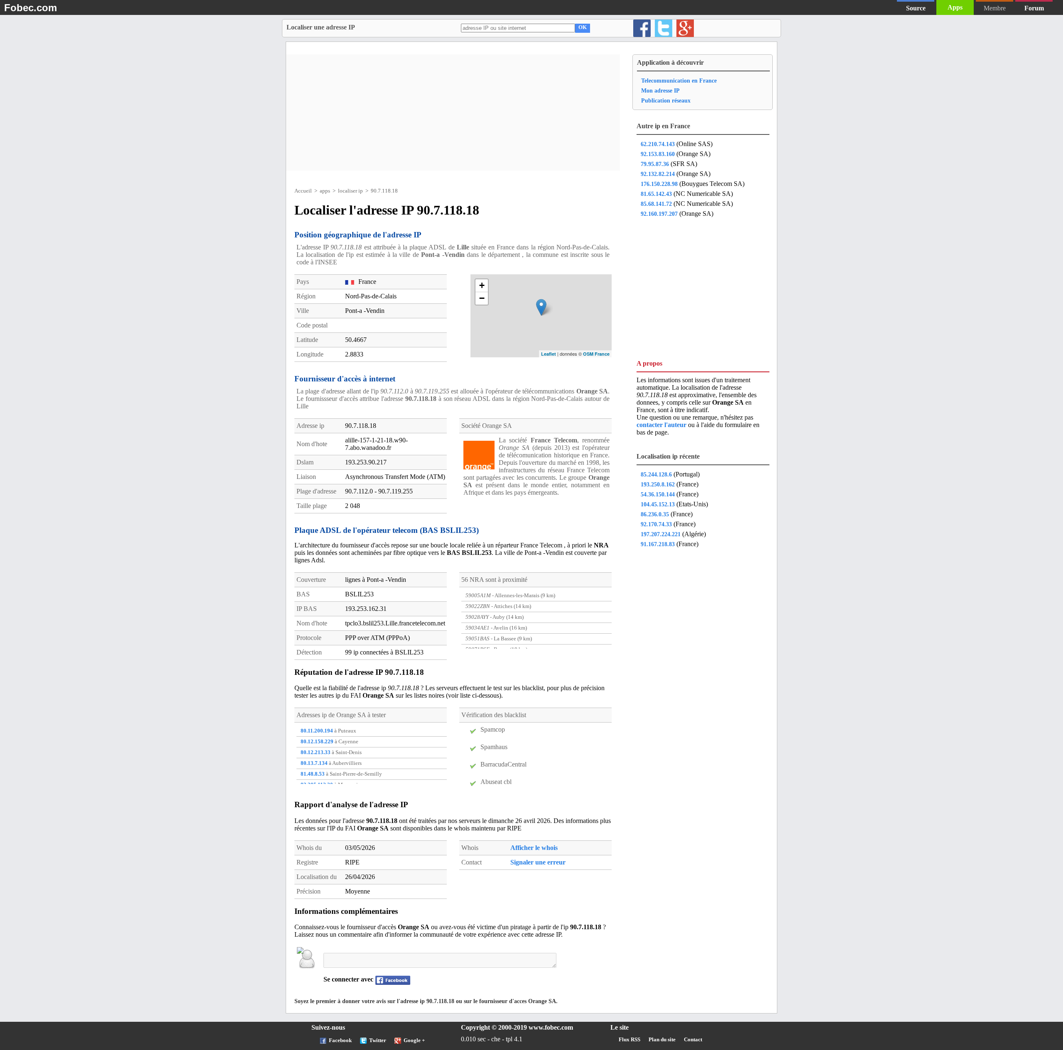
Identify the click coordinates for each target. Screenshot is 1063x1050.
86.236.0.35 (655, 514)
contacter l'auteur (662, 424)
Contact (693, 1040)
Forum (1034, 8)
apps (325, 191)
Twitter (377, 1040)
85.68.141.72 (656, 203)
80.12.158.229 (317, 742)
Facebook (340, 1040)
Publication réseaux (666, 100)
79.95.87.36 (655, 164)
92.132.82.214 (658, 174)
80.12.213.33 (316, 752)
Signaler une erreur (538, 862)
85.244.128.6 (656, 474)
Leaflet (548, 354)
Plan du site (662, 1040)
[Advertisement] (453, 112)
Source (916, 8)
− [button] (482, 298)
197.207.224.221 (661, 534)
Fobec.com (30, 7)
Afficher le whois (534, 847)
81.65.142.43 (656, 193)
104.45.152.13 (658, 504)
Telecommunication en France (679, 80)
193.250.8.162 (658, 484)
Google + (414, 1040)
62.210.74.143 (658, 144)
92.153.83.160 (658, 154)
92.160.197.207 (659, 213)
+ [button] (482, 285)
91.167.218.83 (658, 544)
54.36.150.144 (658, 494)
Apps (955, 7)
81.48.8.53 (313, 774)
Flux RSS (629, 1040)
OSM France (596, 354)
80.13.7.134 (314, 763)
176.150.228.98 (659, 184)
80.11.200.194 (317, 731)
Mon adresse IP (660, 90)
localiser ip (350, 191)
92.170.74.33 (656, 524)
